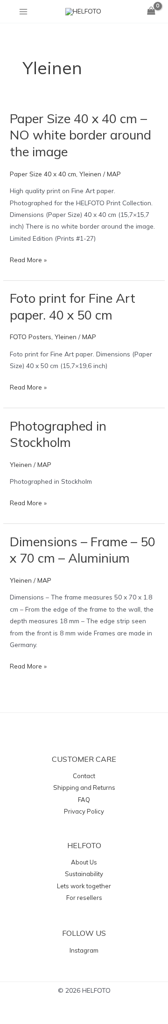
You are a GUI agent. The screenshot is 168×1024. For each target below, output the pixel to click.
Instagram (84, 950)
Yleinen (90, 174)
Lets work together (84, 886)
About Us (84, 862)
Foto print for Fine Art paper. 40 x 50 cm (72, 306)
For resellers (84, 897)
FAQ (84, 799)
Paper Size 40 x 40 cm (43, 174)
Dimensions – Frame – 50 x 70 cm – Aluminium (82, 550)
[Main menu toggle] (23, 11)
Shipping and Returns (84, 787)
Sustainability (84, 874)
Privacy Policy (84, 811)
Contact (84, 776)
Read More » (28, 259)
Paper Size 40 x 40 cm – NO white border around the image (80, 135)
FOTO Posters (30, 337)
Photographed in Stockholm (58, 434)
